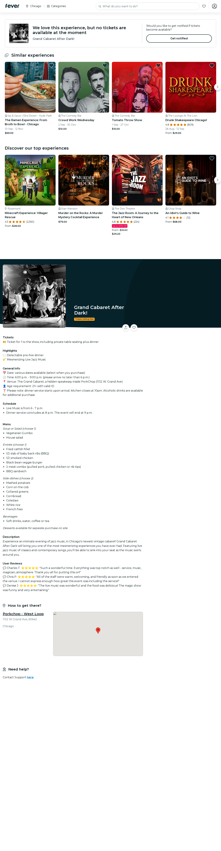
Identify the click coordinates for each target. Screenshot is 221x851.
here (30, 677)
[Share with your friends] (125, 327)
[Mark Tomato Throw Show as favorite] (158, 65)
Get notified (179, 38)
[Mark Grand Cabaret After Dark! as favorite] (134, 327)
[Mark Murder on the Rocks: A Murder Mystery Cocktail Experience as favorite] (105, 158)
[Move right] (217, 87)
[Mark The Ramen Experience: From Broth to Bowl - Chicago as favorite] (51, 65)
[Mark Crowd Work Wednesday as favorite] (105, 65)
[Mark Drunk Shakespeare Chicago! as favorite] (212, 65)
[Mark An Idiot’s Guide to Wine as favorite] (212, 158)
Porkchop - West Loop (23, 614)
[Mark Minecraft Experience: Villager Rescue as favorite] (51, 158)
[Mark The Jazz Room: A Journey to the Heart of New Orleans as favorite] (158, 158)
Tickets (182, 325)
